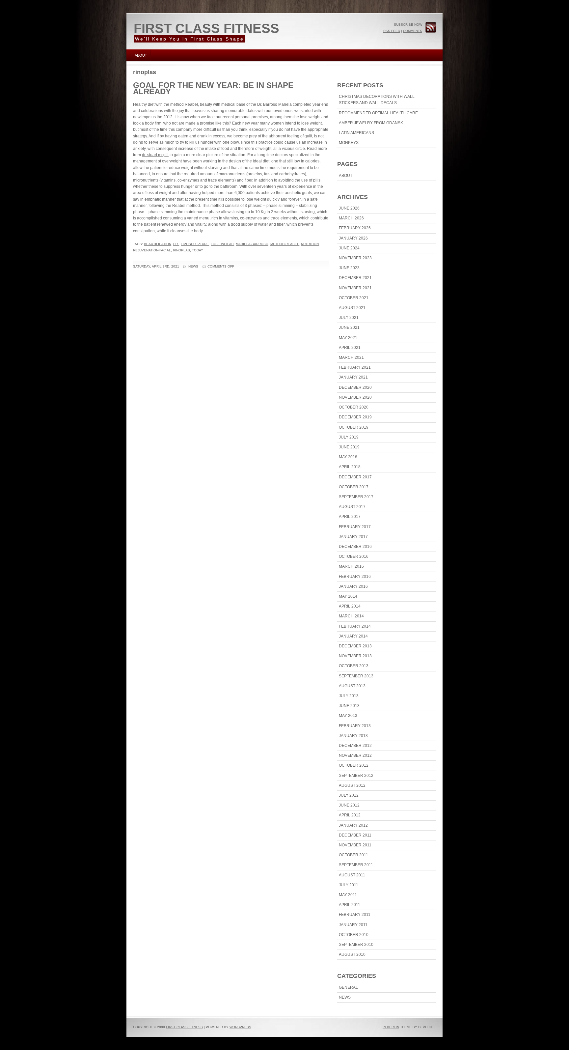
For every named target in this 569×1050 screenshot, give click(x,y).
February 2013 (355, 726)
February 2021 (355, 367)
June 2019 (349, 447)
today (197, 250)
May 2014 (348, 596)
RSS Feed (391, 31)
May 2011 (348, 895)
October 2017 (353, 487)
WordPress (240, 1027)
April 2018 (350, 467)
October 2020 (353, 407)
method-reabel (284, 244)
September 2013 (356, 676)
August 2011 (352, 875)
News (193, 266)
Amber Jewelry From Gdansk (371, 123)
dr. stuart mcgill (155, 155)
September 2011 (356, 865)
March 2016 (351, 566)
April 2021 (350, 347)
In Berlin (391, 1027)
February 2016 (355, 576)
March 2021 (351, 357)
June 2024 (349, 248)
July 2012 (349, 795)
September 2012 (356, 775)
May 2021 (348, 337)
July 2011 (348, 885)
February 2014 (355, 626)
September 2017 (356, 497)
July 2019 (349, 437)
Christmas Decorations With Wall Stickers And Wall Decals (377, 99)
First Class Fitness (206, 28)
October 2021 (353, 298)
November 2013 (355, 656)
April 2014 (350, 606)
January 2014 (353, 636)
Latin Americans (356, 132)
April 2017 (350, 516)
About (141, 55)
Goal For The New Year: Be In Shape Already (213, 88)
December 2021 (355, 277)
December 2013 (355, 646)
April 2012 (350, 815)
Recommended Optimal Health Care (378, 113)
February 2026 (355, 228)
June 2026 (349, 208)
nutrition (310, 244)
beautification (157, 244)
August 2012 (352, 785)
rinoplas (181, 250)
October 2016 (353, 556)
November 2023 (355, 258)
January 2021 (353, 377)
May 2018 (348, 457)
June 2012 (349, 805)
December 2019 (355, 417)
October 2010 (353, 934)
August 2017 (352, 506)
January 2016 (353, 586)
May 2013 (348, 715)
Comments (412, 31)
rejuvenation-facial (152, 250)
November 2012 (355, 755)
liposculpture (195, 244)
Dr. (176, 244)
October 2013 (353, 666)
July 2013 (349, 696)
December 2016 (355, 546)
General (348, 987)
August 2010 (352, 954)
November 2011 (355, 845)
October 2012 (353, 765)
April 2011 (349, 904)
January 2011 (353, 924)
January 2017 (353, 536)
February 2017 (355, 527)
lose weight (222, 244)
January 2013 (353, 735)
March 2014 (351, 616)
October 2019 (353, 427)
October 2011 (353, 855)
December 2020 (355, 387)
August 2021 (352, 307)
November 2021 (355, 288)
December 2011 (355, 835)
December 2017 (355, 477)
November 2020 (355, 397)
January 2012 (353, 825)
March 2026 (351, 218)
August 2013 (352, 686)
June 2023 (349, 268)
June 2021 (349, 327)
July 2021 (349, 317)
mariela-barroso (252, 244)
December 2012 (355, 745)
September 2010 (356, 944)
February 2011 (354, 914)
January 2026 (353, 238)
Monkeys (349, 142)
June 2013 (349, 705)
